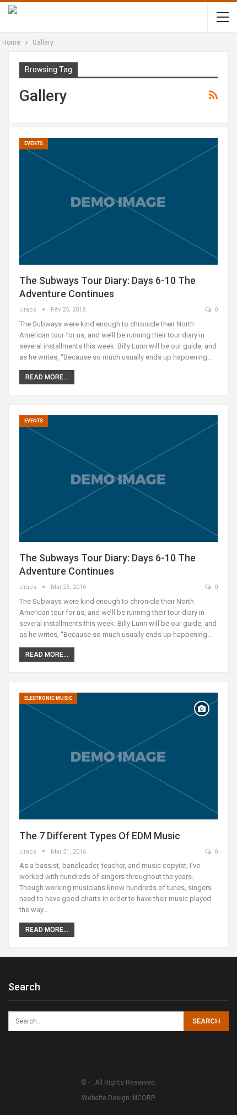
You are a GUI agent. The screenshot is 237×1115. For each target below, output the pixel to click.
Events (33, 143)
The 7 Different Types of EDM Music (99, 835)
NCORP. (144, 1098)
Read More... (46, 377)
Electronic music (48, 698)
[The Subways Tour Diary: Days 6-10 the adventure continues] (118, 201)
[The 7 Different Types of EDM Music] (118, 756)
